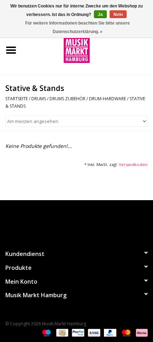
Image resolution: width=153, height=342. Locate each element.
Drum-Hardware (107, 99)
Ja (100, 14)
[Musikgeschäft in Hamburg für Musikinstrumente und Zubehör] (87, 49)
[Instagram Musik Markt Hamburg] (83, 222)
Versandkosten (133, 164)
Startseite (16, 99)
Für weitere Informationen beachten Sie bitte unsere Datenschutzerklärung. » (77, 27)
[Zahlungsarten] (46, 332)
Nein (118, 14)
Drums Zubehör (67, 99)
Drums (38, 99)
